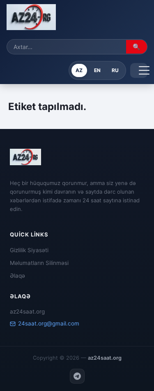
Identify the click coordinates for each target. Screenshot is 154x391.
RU (115, 70)
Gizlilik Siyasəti (29, 250)
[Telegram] (77, 376)
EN (97, 70)
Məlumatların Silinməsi (39, 263)
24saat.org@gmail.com (48, 323)
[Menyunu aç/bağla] (138, 70)
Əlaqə (17, 275)
